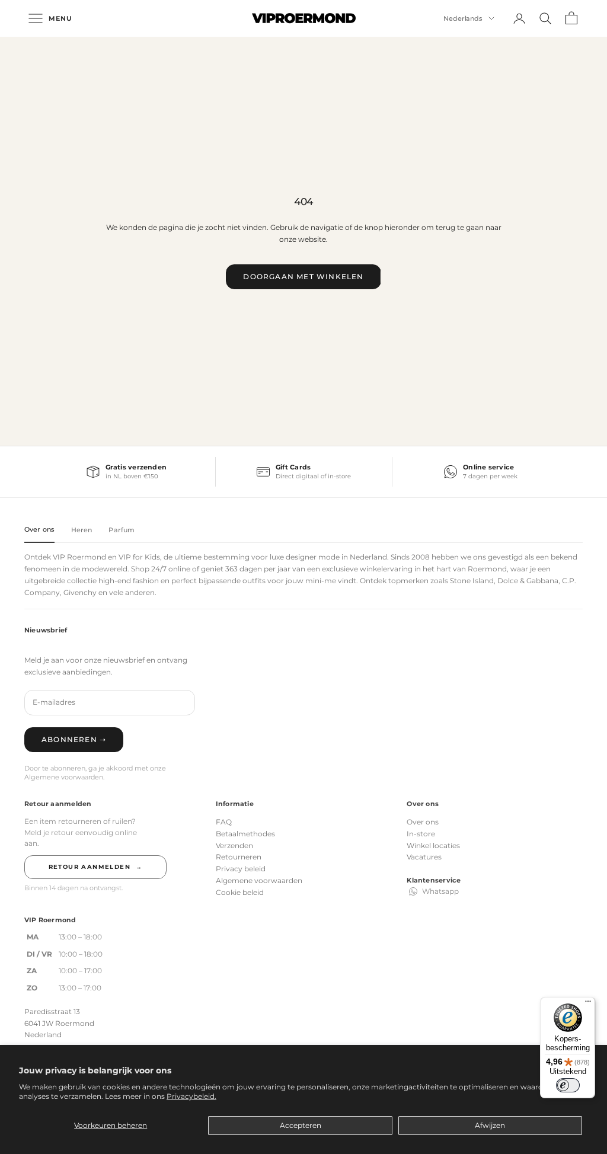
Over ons (423, 821)
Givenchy (80, 592)
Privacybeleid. (191, 1096)
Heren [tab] (81, 530)
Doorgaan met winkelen (303, 276)
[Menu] (588, 1004)
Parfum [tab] (121, 530)
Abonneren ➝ (73, 739)
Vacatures (424, 856)
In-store (421, 833)
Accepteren (300, 1125)
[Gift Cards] (304, 472)
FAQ (224, 821)
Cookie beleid (240, 892)
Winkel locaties (433, 845)
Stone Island (472, 580)
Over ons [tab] (39, 529)
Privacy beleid (241, 868)
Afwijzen (490, 1125)
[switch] (568, 1085)
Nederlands (463, 18)
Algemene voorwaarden (259, 880)
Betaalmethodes (245, 833)
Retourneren (238, 856)
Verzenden (234, 845)
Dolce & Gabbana (527, 580)
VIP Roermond (79, 556)
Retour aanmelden (96, 867)
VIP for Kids (139, 556)
